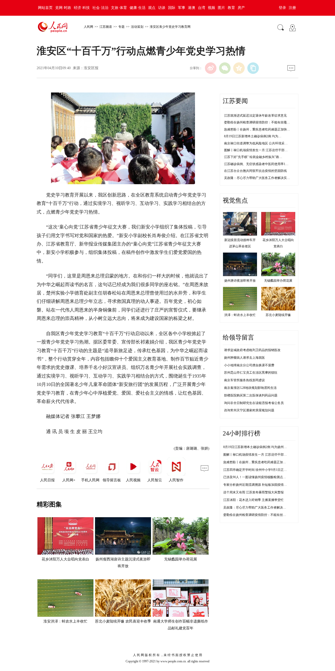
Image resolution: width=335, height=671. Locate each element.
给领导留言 (238, 337)
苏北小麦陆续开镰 (278, 315)
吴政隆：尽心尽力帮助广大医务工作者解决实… (257, 178)
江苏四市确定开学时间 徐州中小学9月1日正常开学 (258, 470)
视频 (211, 8)
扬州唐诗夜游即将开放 (240, 280)
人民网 (88, 27)
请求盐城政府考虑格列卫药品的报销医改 (252, 350)
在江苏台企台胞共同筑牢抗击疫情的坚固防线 (255, 171)
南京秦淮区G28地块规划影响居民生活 (250, 388)
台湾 (201, 8)
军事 (181, 8)
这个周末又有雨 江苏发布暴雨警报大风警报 (253, 492)
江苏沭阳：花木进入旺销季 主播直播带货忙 (253, 500)
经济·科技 (82, 8)
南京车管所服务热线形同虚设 (244, 380)
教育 (231, 8)
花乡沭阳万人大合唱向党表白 (65, 559)
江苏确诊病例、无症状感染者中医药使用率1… (256, 164)
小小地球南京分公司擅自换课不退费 (249, 365)
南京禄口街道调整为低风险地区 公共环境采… (256, 143)
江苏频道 (105, 27)
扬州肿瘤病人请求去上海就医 (244, 357)
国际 (171, 8)
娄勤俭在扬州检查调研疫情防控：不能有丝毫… (257, 122)
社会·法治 (100, 8)
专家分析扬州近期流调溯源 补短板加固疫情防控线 (258, 485)
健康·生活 (138, 8)
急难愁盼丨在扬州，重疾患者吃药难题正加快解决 (257, 462)
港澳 (191, 8)
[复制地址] (253, 68)
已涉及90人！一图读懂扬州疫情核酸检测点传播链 (257, 477)
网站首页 (45, 8)
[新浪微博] (210, 68)
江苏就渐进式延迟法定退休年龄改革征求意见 (255, 115)
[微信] (225, 68)
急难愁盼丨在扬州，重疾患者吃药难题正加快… (257, 129)
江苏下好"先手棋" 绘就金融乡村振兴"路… (253, 157)
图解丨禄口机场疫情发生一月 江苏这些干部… (256, 150)
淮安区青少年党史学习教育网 (170, 27)
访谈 (161, 8)
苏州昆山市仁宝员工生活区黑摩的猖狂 (250, 372)
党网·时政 (63, 8)
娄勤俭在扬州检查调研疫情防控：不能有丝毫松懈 (257, 515)
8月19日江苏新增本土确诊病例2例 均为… (252, 136)
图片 (221, 8)
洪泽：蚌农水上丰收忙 (240, 315)
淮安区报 (91, 68)
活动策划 (137, 27)
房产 (241, 8)
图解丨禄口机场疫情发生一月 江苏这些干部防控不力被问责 (264, 454)
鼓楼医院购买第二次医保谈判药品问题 (250, 395)
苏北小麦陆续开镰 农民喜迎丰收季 (123, 621)
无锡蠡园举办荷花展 (180, 559)
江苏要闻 (235, 100)
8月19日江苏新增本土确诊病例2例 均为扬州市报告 (258, 447)
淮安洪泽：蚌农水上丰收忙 (65, 621)
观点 (151, 8)
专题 (121, 27)
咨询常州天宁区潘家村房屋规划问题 (249, 410)
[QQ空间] (239, 68)
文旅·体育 (119, 8)
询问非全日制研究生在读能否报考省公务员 (254, 403)
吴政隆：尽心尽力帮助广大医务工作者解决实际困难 (259, 507)
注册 (292, 8)
